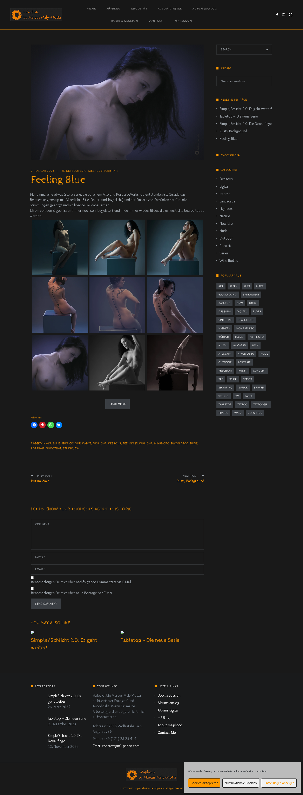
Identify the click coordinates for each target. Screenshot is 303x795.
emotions (225, 320)
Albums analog (168, 703)
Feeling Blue (228, 138)
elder (257, 311)
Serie (233, 379)
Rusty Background (190, 481)
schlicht (259, 370)
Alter (260, 286)
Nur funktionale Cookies (241, 783)
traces (223, 413)
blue (56, 443)
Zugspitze (255, 413)
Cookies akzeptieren (204, 783)
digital (87, 171)
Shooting (53, 448)
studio (68, 448)
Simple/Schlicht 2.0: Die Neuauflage (246, 123)
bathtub (224, 303)
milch (222, 345)
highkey (224, 328)
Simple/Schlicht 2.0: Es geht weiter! (246, 109)
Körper (223, 337)
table (249, 396)
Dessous (73, 171)
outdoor (225, 362)
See (220, 379)
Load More (118, 404)
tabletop (224, 404)
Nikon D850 (246, 353)
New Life (226, 223)
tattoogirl (261, 404)
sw (77, 448)
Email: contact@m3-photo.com (116, 746)
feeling (128, 443)
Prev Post (44, 475)
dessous (114, 443)
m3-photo (162, 443)
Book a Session (124, 20)
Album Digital (170, 8)
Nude (98, 171)
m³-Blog (114, 8)
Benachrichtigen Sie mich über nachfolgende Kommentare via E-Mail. (81, 582)
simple (243, 387)
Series (224, 253)
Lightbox (226, 208)
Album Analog (205, 8)
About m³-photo (170, 725)
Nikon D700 (180, 443)
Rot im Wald (40, 481)
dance (86, 443)
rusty (242, 370)
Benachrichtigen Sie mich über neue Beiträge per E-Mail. (72, 593)
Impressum (183, 20)
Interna (225, 194)
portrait (38, 448)
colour (75, 443)
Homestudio (245, 328)
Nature (225, 216)
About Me (139, 8)
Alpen (234, 286)
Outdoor (226, 238)
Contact (156, 20)
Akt (49, 443)
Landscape (227, 201)
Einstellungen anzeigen (278, 783)
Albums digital (168, 710)
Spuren (259, 387)
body (253, 303)
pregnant (225, 370)
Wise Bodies (229, 260)
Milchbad (239, 345)
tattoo (242, 404)
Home (91, 8)
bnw (64, 443)
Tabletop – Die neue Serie (150, 640)
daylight (100, 443)
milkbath (224, 353)
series (247, 379)
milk (255, 345)
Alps (247, 286)
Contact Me (167, 732)
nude (193, 443)
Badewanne (251, 294)
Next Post (190, 475)
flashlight (144, 443)
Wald (238, 413)
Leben (239, 337)
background (227, 294)
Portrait (111, 171)
